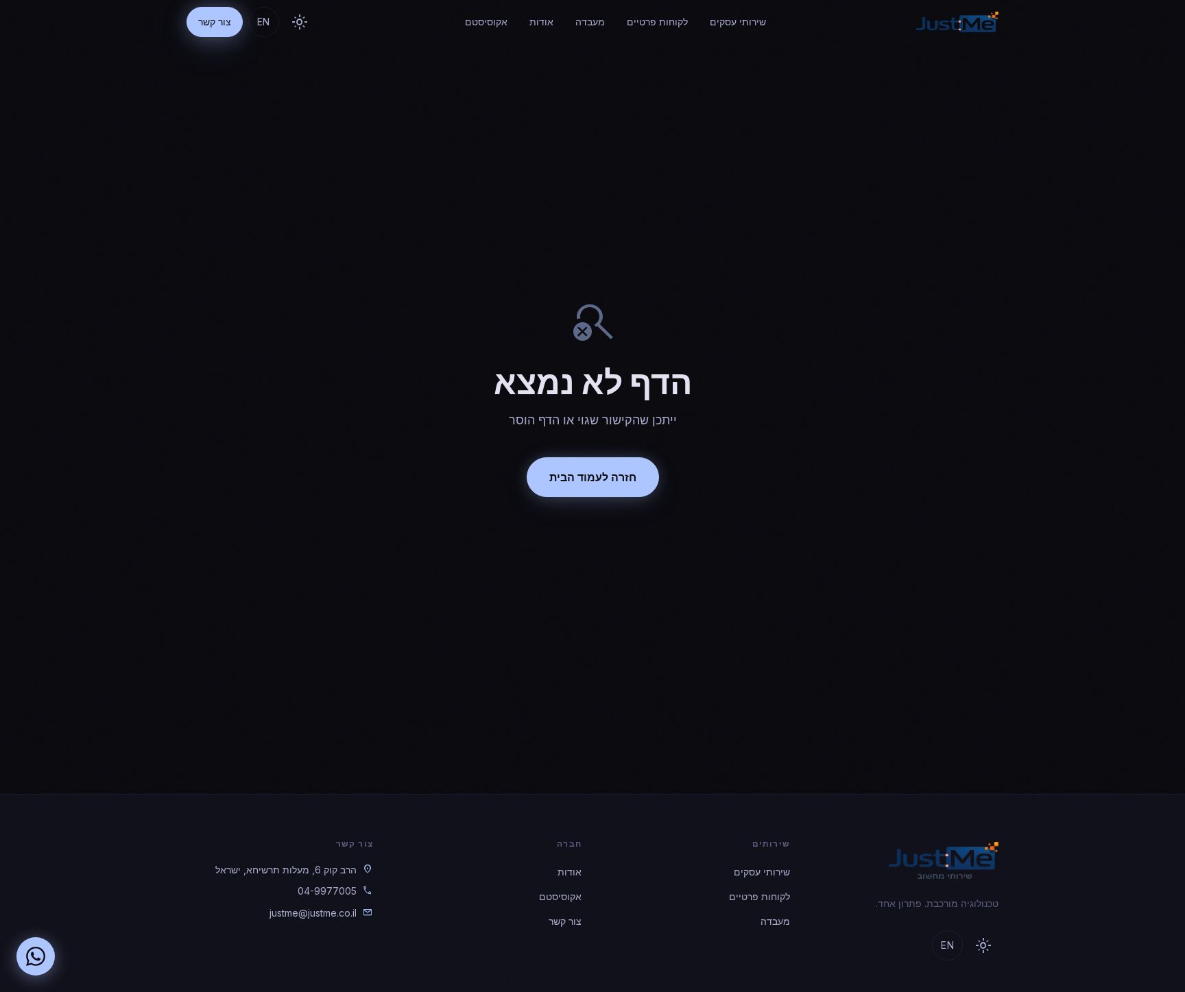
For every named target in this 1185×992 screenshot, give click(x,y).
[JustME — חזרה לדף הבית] (957, 21)
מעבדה (590, 21)
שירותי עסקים (738, 21)
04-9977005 (327, 891)
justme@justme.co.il (313, 913)
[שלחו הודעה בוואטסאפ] (35, 956)
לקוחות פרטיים (657, 21)
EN (263, 21)
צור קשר (214, 21)
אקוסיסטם (486, 21)
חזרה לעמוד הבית (592, 477)
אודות (541, 21)
